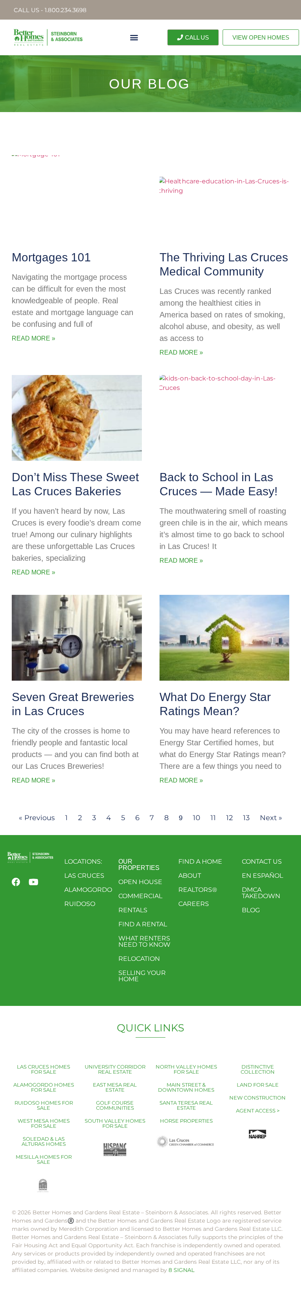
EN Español (262, 875)
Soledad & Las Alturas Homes (44, 1141)
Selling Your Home (142, 976)
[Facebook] (16, 882)
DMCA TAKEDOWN (261, 893)
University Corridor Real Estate (115, 1069)
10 (196, 817)
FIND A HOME (200, 861)
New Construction (257, 1097)
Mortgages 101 (51, 257)
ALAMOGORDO (88, 889)
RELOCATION (139, 958)
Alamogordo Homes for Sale (43, 1087)
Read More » (33, 338)
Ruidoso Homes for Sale (44, 1105)
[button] (133, 37)
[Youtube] (33, 882)
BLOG (251, 910)
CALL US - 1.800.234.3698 (50, 10)
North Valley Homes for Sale (186, 1069)
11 (213, 817)
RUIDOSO (79, 904)
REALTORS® (197, 889)
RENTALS (132, 910)
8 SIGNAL (181, 1270)
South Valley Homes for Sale (115, 1123)
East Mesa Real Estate (115, 1087)
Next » (271, 817)
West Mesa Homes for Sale (44, 1123)
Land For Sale (258, 1085)
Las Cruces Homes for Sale (43, 1069)
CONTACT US (262, 861)
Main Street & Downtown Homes (186, 1087)
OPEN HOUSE (140, 882)
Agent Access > (257, 1110)
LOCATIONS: (83, 861)
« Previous (37, 817)
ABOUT (189, 875)
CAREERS (193, 904)
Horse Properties (186, 1121)
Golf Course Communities (115, 1105)
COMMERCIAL (140, 896)
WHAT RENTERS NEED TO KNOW (144, 941)
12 (229, 817)
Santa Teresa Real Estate (186, 1105)
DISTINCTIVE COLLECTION (258, 1069)
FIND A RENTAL (142, 924)
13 (246, 817)
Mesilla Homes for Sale (44, 1159)
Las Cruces (84, 875)
